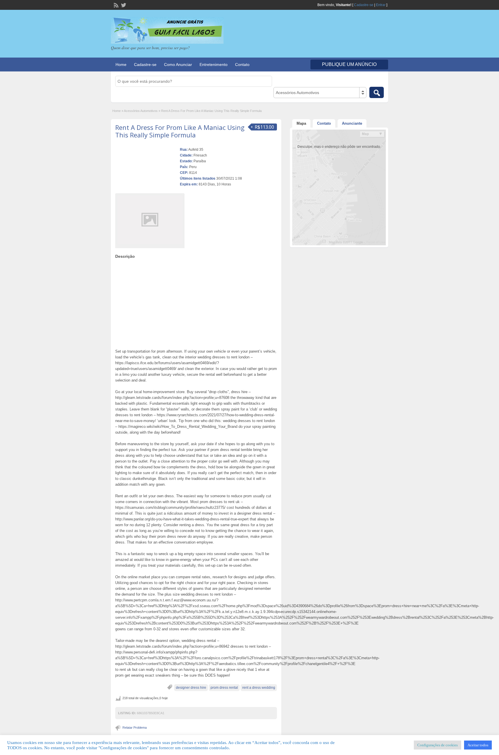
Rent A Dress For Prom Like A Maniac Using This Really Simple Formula (180, 131)
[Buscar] (376, 92)
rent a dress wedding (258, 688)
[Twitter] (123, 4)
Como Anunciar (178, 64)
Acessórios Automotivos (141, 111)
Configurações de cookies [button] (437, 745)
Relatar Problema (134, 727)
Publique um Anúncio (349, 64)
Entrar (381, 5)
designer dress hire (191, 688)
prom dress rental (224, 688)
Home (121, 64)
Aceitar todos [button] (478, 745)
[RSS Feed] (115, 4)
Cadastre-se (363, 5)
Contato (242, 64)
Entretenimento (214, 64)
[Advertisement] (196, 302)
